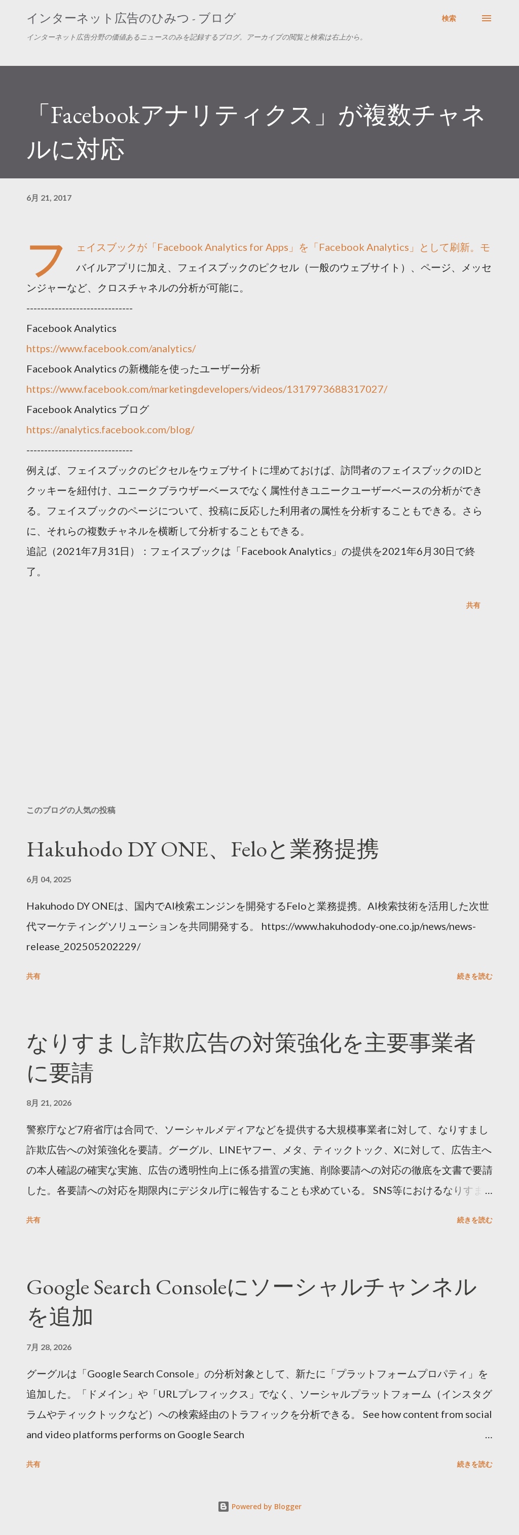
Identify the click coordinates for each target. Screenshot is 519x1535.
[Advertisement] (259, 718)
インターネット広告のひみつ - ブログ (131, 18)
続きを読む (475, 975)
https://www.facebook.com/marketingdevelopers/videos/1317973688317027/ (206, 389)
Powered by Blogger (266, 1506)
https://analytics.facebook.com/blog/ (110, 429)
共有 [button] (473, 605)
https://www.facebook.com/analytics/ (111, 348)
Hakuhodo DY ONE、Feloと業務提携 (202, 848)
